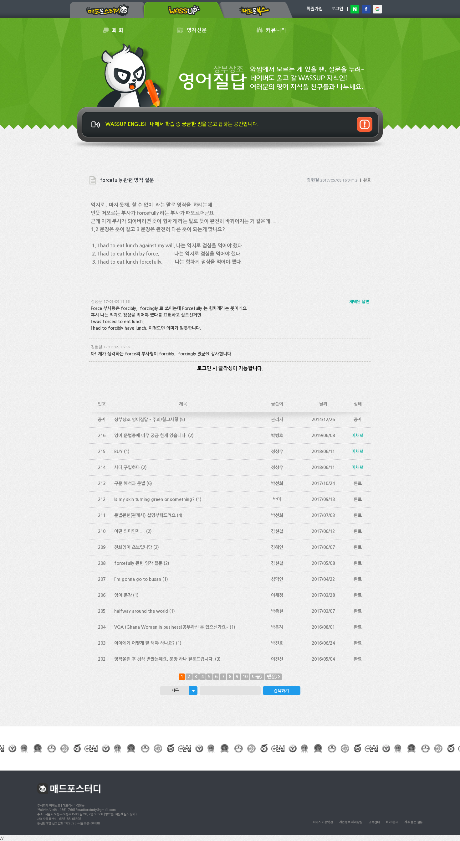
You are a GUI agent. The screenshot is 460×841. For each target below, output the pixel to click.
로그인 (337, 9)
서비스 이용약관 (323, 822)
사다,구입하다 (127, 467)
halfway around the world (141, 611)
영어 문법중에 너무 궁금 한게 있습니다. (150, 435)
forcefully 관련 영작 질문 (138, 563)
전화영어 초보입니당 (133, 547)
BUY (118, 451)
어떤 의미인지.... (129, 531)
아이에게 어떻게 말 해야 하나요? (144, 643)
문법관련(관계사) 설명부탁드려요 (145, 515)
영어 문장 (123, 595)
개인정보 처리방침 (350, 822)
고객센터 (374, 822)
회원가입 (314, 9)
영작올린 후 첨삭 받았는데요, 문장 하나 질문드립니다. (164, 659)
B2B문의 (392, 822)
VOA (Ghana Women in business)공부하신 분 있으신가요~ (171, 627)
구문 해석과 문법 (129, 483)
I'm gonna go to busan (137, 579)
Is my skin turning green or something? (154, 499)
